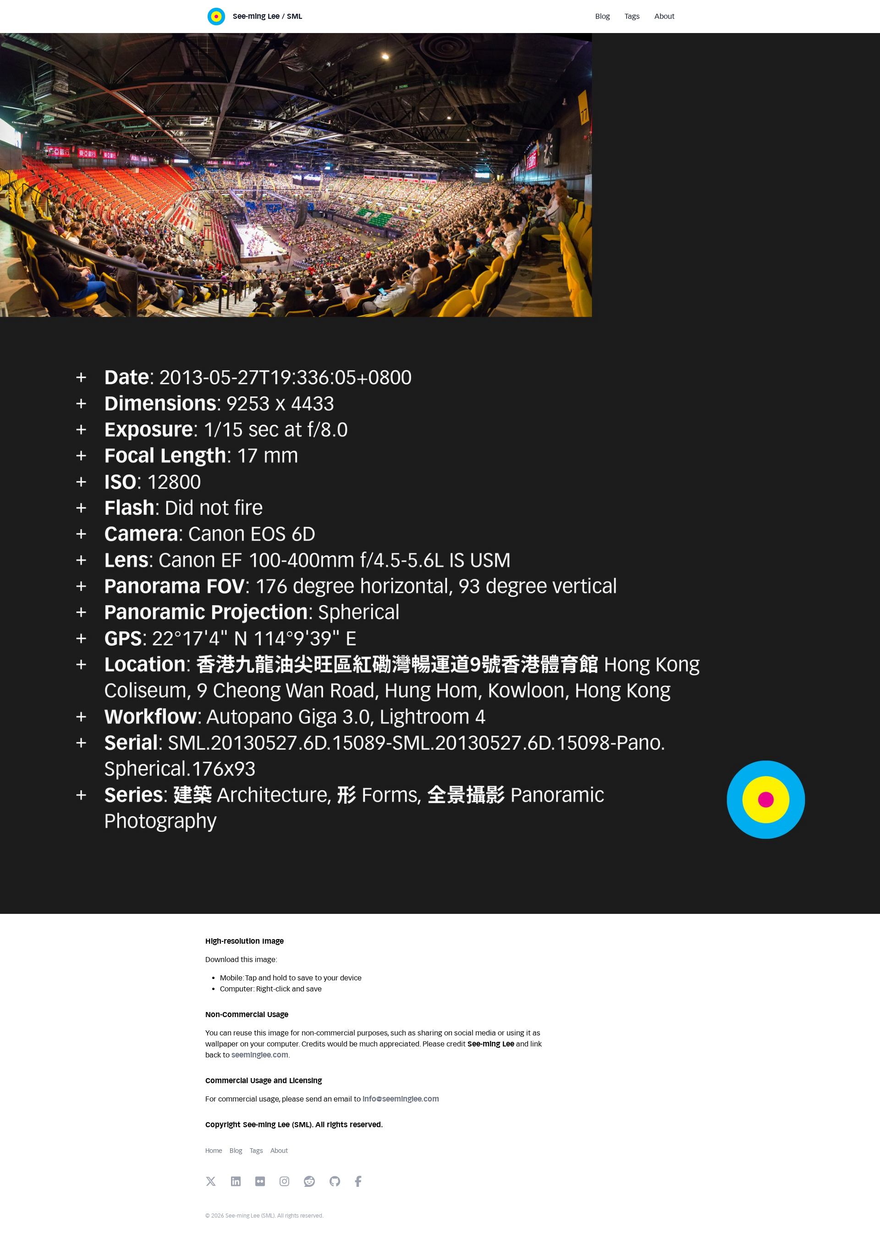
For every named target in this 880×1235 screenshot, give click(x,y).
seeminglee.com (259, 1055)
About (279, 1151)
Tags (256, 1151)
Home (213, 1151)
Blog (236, 1151)
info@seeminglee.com (401, 1099)
